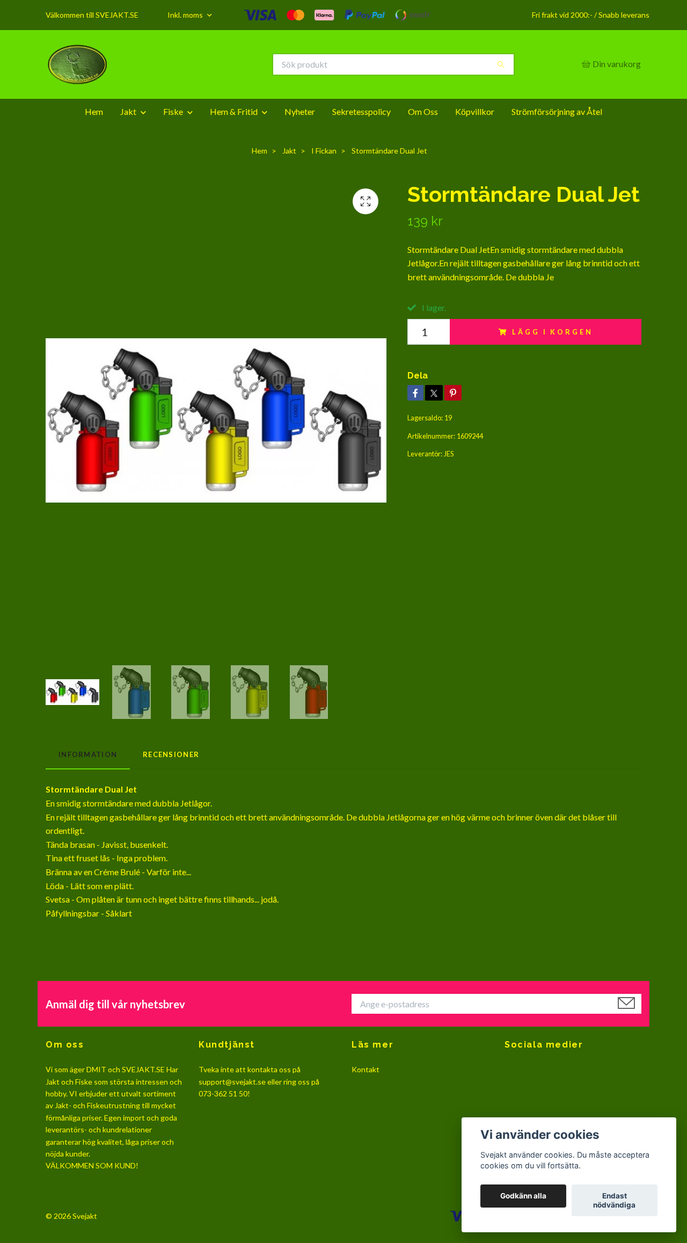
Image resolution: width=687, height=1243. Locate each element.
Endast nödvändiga (614, 1200)
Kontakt (365, 1069)
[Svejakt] (195, 64)
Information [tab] (88, 754)
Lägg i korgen (552, 332)
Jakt (128, 111)
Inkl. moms (185, 14)
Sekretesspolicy (361, 111)
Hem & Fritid (234, 111)
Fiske (173, 111)
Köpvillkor (474, 111)
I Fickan (324, 150)
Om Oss (423, 111)
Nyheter (299, 111)
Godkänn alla (523, 1196)
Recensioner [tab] (171, 754)
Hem (94, 111)
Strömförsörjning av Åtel (556, 111)
